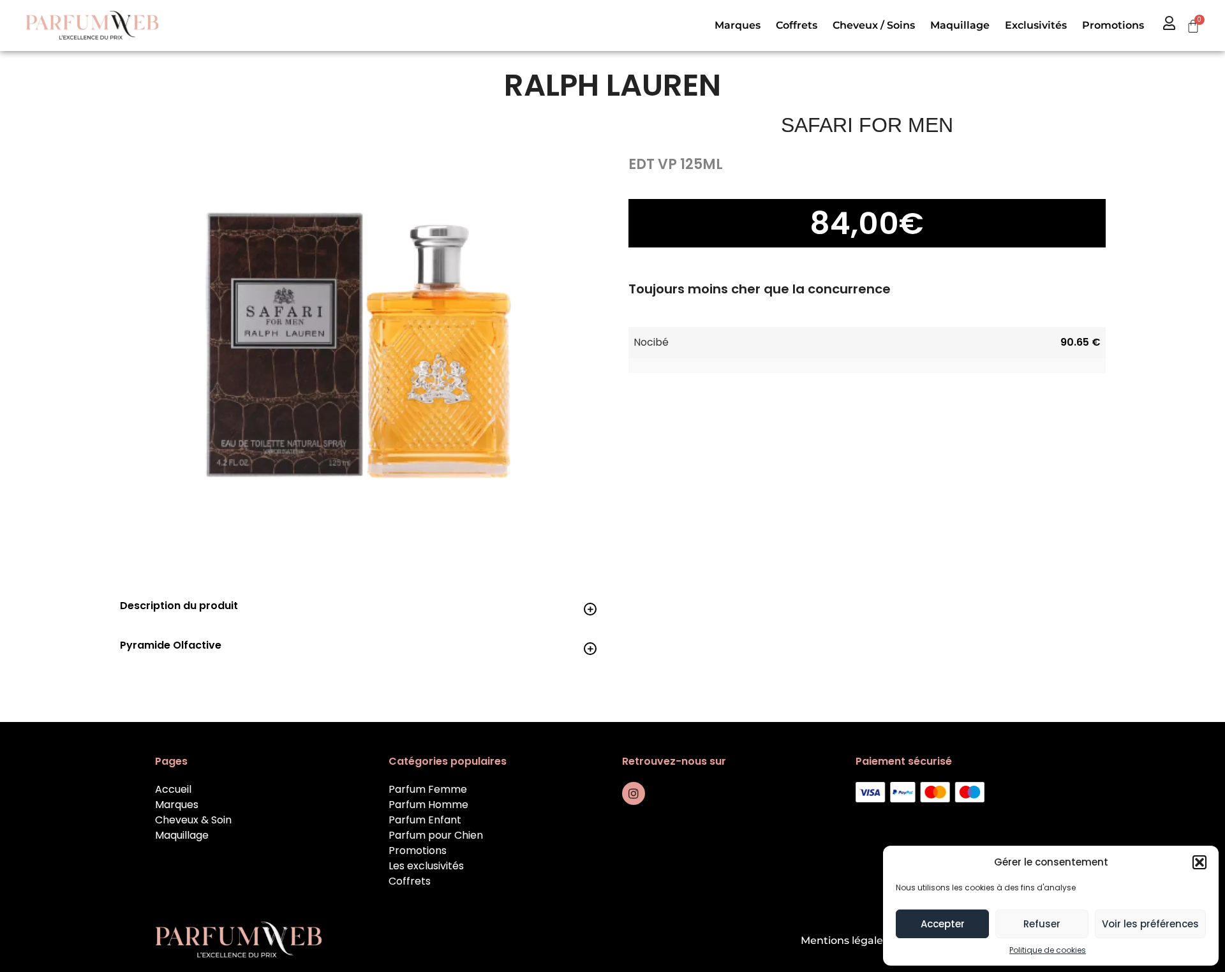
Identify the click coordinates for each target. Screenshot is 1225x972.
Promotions (1113, 25)
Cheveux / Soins (874, 25)
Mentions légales (844, 940)
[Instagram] (633, 793)
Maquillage (960, 25)
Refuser (1041, 924)
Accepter (943, 924)
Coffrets (796, 25)
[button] (1199, 862)
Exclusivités (1036, 25)
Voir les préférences (1150, 924)
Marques (738, 25)
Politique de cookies (1047, 950)
